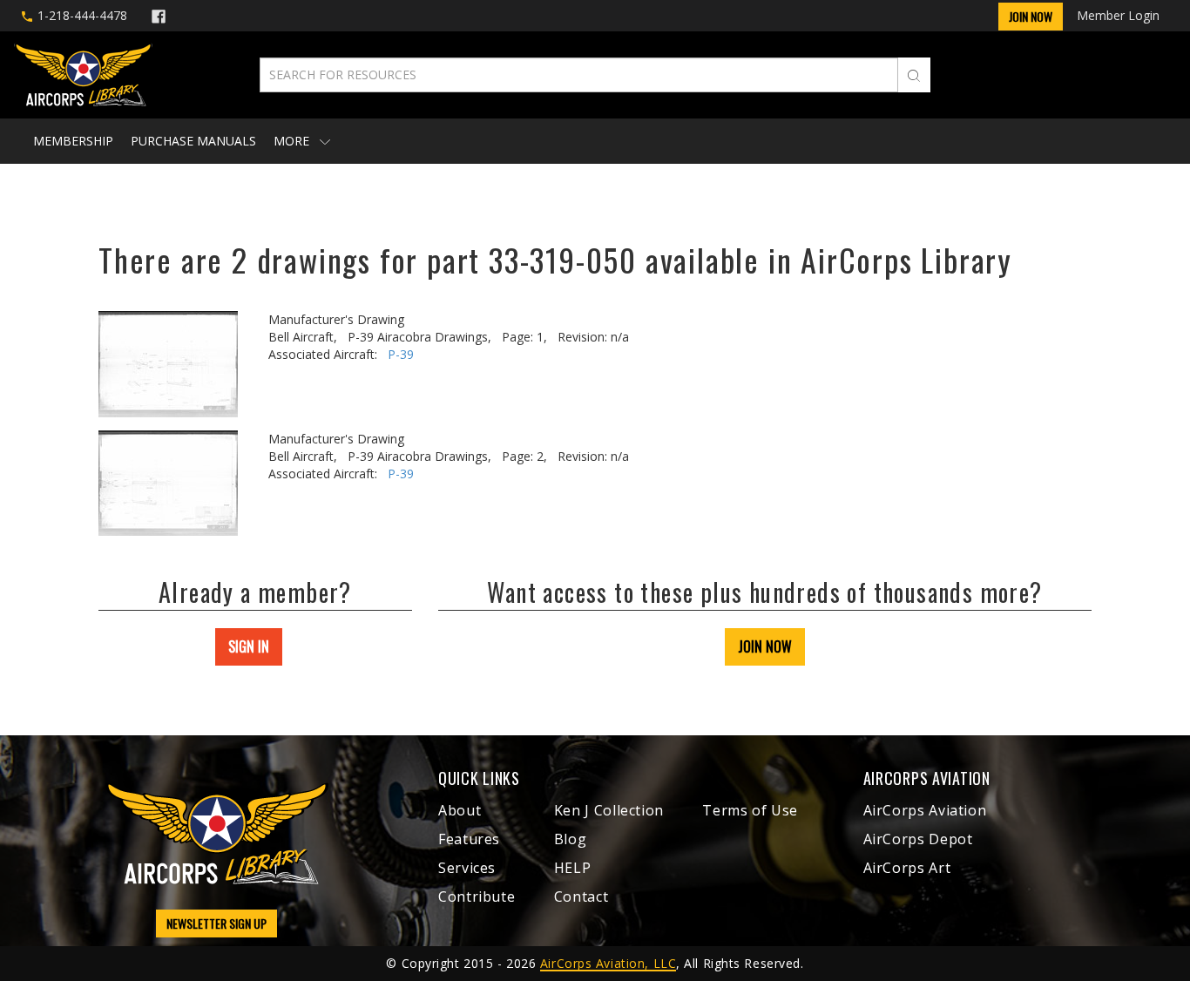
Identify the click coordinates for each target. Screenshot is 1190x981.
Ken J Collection (609, 810)
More (293, 140)
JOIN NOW (765, 646)
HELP (573, 867)
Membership (73, 140)
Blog (570, 839)
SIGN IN (248, 646)
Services (467, 867)
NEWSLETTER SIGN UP (216, 923)
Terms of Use (750, 810)
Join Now (1030, 16)
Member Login (1118, 15)
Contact (581, 896)
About (459, 810)
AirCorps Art (907, 867)
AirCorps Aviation (925, 810)
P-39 (401, 354)
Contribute (476, 896)
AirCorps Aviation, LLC (608, 963)
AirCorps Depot (918, 839)
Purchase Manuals (193, 140)
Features (469, 839)
